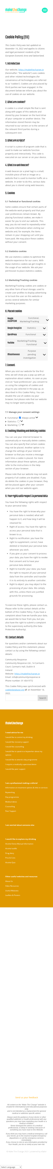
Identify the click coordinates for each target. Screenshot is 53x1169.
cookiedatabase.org (14, 689)
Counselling (10, 806)
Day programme (12, 797)
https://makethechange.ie (31, 69)
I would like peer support (15, 769)
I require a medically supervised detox (20, 764)
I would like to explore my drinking (20, 839)
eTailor (44, 1151)
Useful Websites (12, 890)
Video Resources (12, 886)
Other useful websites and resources (21, 876)
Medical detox (11, 802)
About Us (9, 881)
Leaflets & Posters (12, 895)
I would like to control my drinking (19, 737)
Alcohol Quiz (10, 862)
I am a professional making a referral (21, 783)
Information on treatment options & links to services (26, 787)
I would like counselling (14, 746)
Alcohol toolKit (11, 848)
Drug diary (9, 853)
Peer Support (10, 811)
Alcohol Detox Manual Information (19, 844)
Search (42, 698)
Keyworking (10, 792)
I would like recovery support (17, 742)
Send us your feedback (26, 1097)
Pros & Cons (10, 858)
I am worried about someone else (19, 825)
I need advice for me (14, 732)
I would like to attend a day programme (21, 759)
